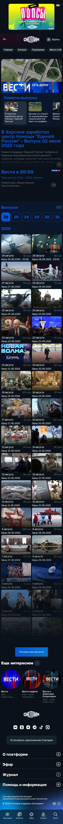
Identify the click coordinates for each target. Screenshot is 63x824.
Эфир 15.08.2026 (10, 450)
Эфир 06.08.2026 (41, 560)
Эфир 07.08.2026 (10, 560)
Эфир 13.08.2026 (10, 478)
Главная (8, 49)
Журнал (10, 774)
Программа (38, 49)
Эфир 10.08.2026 (41, 505)
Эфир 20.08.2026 (41, 368)
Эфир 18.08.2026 (41, 396)
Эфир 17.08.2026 (10, 423)
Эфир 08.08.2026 (41, 532)
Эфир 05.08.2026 (10, 587)
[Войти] (49, 39)
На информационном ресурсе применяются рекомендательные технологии (25, 797)
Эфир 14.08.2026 (41, 450)
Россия (37, 177)
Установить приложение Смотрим (31, 740)
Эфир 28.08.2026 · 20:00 (45, 259)
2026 (15, 228)
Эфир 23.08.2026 (10, 341)
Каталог (22, 49)
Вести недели (30, 691)
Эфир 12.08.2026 (41, 478)
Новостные (8, 182)
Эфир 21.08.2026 (10, 368)
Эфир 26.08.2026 (41, 286)
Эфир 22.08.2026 (41, 341)
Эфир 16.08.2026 (41, 423)
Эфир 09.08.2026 (10, 532)
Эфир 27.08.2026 (10, 286)
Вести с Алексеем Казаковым (49, 694)
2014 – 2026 (24, 177)
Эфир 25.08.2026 (10, 314)
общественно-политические (18, 184)
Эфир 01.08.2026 (10, 642)
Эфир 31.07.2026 (41, 642)
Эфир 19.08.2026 (10, 396)
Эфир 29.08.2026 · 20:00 (15, 259)
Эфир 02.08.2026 (41, 614)
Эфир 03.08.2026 (10, 614)
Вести (4, 691)
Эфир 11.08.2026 (10, 505)
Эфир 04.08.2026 (41, 587)
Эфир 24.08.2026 (41, 314)
